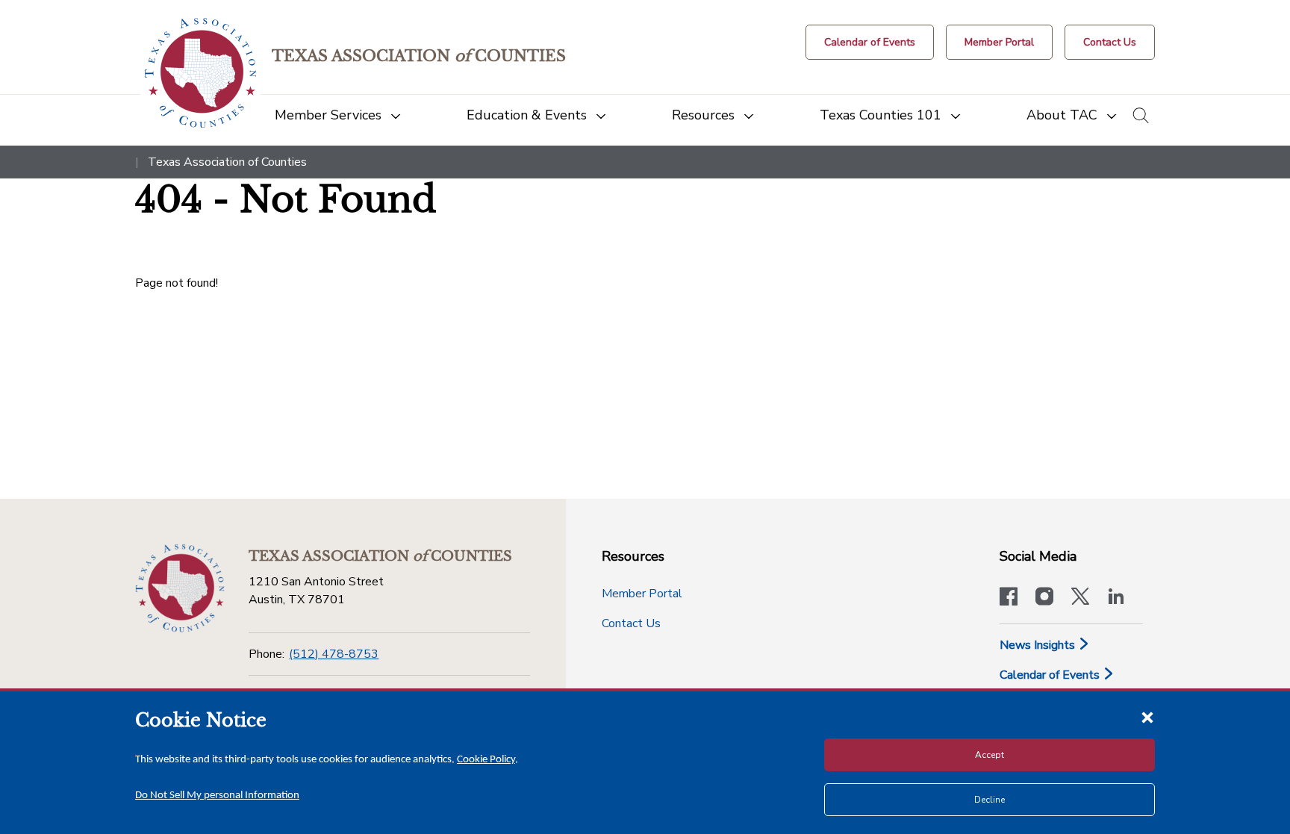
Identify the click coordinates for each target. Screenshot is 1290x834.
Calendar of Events (1051, 675)
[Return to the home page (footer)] (180, 588)
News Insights (1039, 645)
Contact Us (631, 623)
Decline (989, 800)
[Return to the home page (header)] (200, 73)
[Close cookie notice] (1147, 716)
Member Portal (642, 593)
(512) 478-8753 (333, 654)
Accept (989, 755)
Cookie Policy (486, 759)
